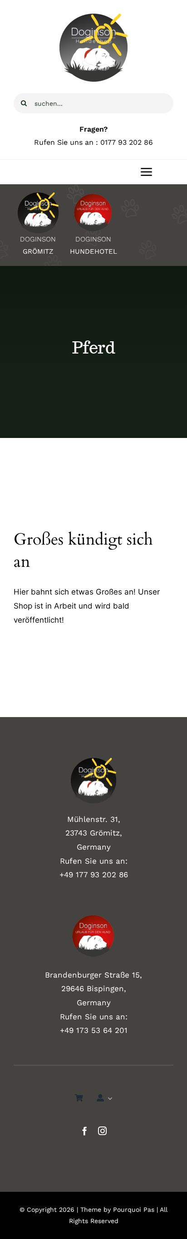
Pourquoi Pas (133, 1209)
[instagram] (102, 1130)
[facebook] (84, 1130)
